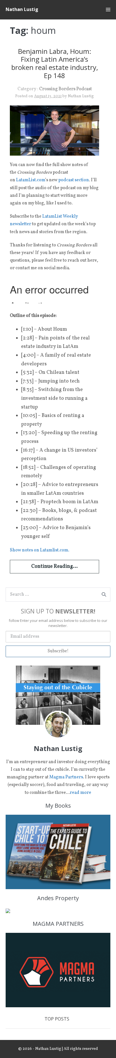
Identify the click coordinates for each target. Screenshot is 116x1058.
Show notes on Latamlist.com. (39, 550)
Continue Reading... (54, 566)
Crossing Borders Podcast (65, 89)
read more (80, 793)
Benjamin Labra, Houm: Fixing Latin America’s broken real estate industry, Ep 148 (54, 63)
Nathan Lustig (22, 9)
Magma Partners (66, 777)
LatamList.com (30, 180)
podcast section (73, 180)
